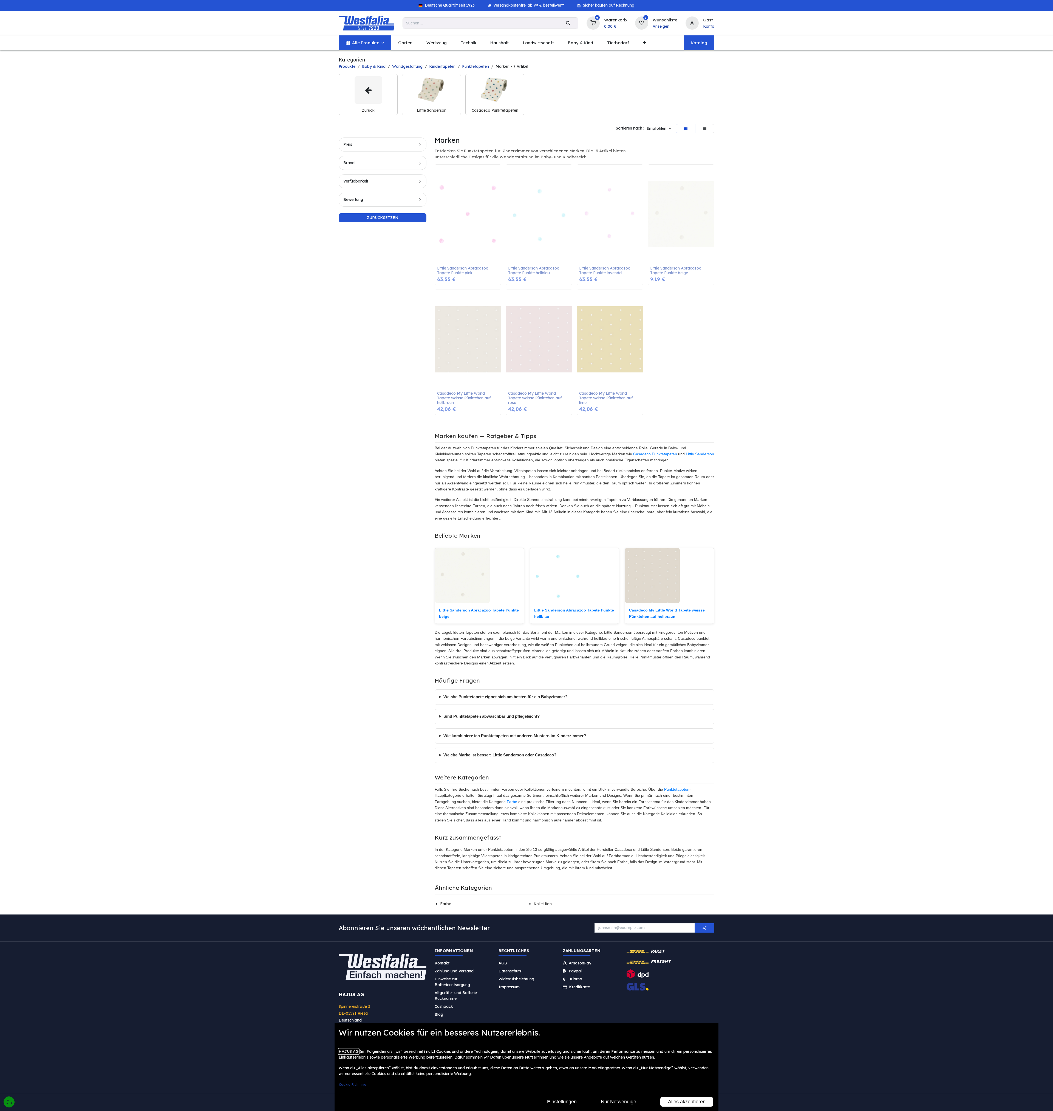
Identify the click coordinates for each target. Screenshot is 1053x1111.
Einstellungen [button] (562, 1101)
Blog (439, 1014)
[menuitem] (365, 42)
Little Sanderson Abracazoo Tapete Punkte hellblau (534, 270)
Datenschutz (510, 971)
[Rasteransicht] (685, 128)
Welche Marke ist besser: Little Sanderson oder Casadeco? (499, 755)
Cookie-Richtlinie (352, 1084)
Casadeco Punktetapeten (655, 454)
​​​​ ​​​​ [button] (704, 928)
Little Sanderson (700, 454)
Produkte (347, 66)
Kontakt (442, 963)
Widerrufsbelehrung (517, 979)
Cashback (444, 1006)
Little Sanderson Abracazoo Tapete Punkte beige (676, 270)
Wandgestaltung (407, 66)
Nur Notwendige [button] (618, 1101)
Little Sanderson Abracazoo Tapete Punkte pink (463, 270)
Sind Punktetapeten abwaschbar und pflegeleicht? (491, 716)
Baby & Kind (374, 66)
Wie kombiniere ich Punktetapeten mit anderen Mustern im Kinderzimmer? (514, 736)
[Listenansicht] (704, 128)
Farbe (512, 801)
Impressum (509, 986)
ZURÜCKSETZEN (382, 217)
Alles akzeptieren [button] (687, 1101)
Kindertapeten (442, 66)
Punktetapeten (475, 66)
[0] (593, 22)
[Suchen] (568, 23)
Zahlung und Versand (454, 971)
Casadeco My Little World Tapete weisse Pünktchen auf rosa (535, 398)
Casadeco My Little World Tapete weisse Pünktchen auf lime (606, 398)
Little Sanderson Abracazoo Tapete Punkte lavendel (605, 270)
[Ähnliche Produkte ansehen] (498, 197)
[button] (658, 128)
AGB (503, 963)
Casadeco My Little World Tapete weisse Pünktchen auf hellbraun (464, 398)
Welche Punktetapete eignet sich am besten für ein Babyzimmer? (505, 697)
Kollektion (543, 903)
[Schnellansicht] (498, 172)
